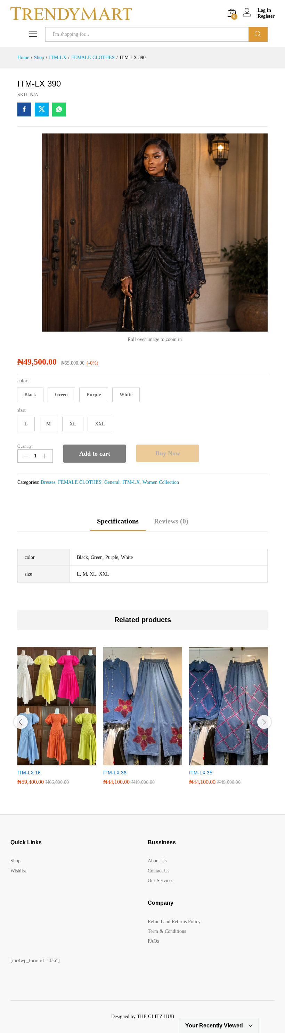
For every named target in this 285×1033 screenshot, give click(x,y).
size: (21, 410)
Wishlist (18, 870)
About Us (157, 860)
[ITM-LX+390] (42, 109)
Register (266, 16)
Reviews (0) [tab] (171, 521)
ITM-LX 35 (200, 772)
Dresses (48, 482)
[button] (30, 395)
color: (23, 380)
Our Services (160, 880)
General (112, 482)
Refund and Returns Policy (174, 921)
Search (258, 34)
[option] (57, 721)
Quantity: (25, 446)
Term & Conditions (167, 931)
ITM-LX (131, 482)
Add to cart (94, 453)
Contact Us (158, 870)
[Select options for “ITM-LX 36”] (135, 761)
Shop (15, 860)
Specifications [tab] (118, 521)
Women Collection (160, 482)
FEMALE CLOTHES (79, 482)
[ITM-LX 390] (24, 109)
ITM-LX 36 (115, 772)
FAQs (153, 941)
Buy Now (167, 453)
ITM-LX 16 (29, 772)
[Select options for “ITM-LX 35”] (221, 761)
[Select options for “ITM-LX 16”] (49, 761)
